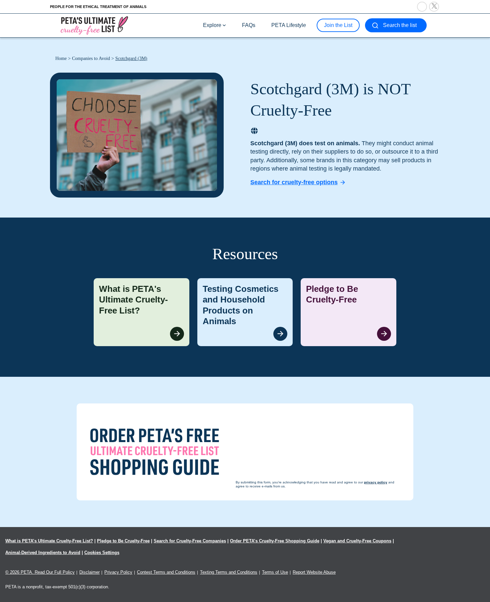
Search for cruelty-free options (294, 182)
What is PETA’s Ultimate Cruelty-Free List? (49, 540)
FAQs (248, 25)
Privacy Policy (118, 572)
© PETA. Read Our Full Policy (40, 572)
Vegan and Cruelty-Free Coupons (357, 540)
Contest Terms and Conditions (166, 572)
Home (61, 58)
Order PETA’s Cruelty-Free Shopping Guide (274, 540)
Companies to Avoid (91, 58)
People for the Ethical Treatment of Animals (98, 7)
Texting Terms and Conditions (228, 572)
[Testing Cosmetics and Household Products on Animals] (245, 312)
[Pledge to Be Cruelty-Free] (348, 312)
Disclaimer (89, 572)
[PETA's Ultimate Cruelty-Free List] (94, 25)
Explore (212, 25)
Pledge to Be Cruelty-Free (123, 540)
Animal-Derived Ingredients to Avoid (42, 552)
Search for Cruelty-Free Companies (190, 540)
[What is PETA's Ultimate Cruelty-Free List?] (141, 312)
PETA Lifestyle (288, 25)
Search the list (400, 25)
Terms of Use (275, 572)
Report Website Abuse (314, 572)
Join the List (338, 25)
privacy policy (281, 589)
